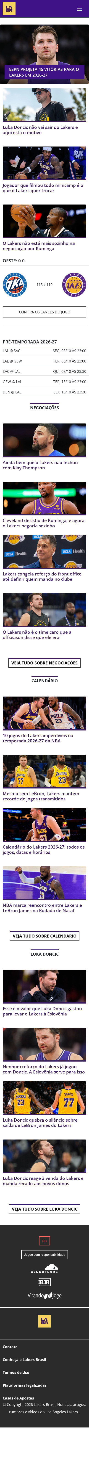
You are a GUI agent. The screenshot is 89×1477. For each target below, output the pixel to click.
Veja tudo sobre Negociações (44, 663)
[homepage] (9, 8)
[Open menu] (79, 8)
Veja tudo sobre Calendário (44, 936)
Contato (10, 1346)
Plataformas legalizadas (25, 1385)
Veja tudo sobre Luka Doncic (44, 1209)
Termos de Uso (16, 1372)
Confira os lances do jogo (44, 312)
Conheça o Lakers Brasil (24, 1359)
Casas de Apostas (18, 1398)
